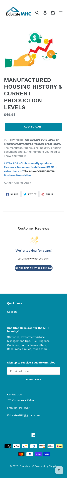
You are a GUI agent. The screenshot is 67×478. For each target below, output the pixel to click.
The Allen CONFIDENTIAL (39, 171)
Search (12, 311)
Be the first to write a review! (33, 267)
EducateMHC (26, 466)
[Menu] (61, 12)
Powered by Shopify (46, 466)
